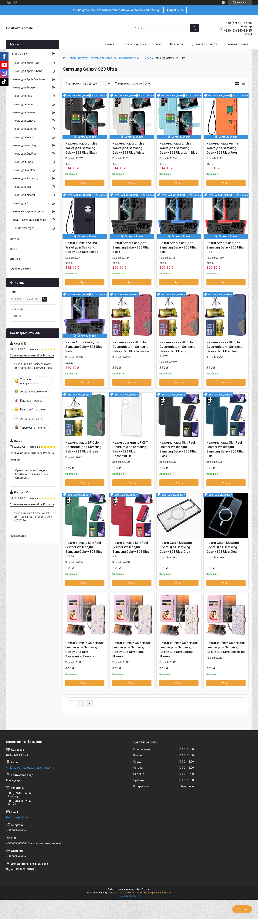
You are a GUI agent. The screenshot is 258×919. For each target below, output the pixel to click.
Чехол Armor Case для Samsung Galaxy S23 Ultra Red (225, 247)
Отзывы (15, 258)
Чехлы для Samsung (104, 58)
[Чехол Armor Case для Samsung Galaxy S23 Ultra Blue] (179, 215)
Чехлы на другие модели (28, 211)
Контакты (176, 44)
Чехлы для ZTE (22, 203)
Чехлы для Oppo (23, 161)
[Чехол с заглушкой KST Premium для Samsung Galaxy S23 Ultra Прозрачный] (132, 415)
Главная (109, 44)
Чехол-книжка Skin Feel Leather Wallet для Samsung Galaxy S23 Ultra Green (84, 549)
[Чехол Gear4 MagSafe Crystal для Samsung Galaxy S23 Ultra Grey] (179, 515)
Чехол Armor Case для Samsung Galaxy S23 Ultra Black (131, 247)
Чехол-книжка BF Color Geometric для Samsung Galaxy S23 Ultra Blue (224, 346)
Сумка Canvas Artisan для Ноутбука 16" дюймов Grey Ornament (31, 474)
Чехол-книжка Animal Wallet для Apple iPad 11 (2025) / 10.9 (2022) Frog (33, 517)
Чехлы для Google (24, 87)
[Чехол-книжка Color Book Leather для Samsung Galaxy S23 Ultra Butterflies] (226, 615)
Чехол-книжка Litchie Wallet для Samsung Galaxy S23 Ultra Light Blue (178, 147)
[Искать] (194, 28)
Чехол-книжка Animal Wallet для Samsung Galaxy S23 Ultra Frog (222, 147)
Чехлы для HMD (22, 95)
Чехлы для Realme (24, 170)
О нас (157, 44)
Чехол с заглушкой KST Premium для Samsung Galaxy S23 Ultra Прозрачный (130, 449)
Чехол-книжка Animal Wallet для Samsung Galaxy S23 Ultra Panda (81, 247)
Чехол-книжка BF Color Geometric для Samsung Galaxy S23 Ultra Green (83, 447)
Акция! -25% (175, 10)
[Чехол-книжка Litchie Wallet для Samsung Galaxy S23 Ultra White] (132, 116)
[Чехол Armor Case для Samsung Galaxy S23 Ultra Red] (226, 215)
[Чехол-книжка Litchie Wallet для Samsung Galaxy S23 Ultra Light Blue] (179, 116)
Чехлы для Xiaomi (24, 194)
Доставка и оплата (204, 44)
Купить (84, 182)
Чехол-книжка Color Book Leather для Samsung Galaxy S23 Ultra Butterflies (225, 647)
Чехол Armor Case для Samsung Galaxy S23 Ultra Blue (178, 247)
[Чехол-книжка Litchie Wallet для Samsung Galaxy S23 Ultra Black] (85, 116)
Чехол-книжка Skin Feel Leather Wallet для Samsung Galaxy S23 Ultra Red (131, 549)
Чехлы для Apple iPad (26, 62)
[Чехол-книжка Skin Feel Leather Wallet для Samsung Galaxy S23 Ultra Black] (179, 415)
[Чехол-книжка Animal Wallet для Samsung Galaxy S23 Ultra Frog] (226, 116)
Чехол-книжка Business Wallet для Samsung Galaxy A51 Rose (33, 366)
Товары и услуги (134, 44)
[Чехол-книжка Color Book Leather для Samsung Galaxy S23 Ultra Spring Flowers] (179, 615)
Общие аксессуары (24, 228)
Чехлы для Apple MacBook (29, 79)
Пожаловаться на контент (121, 892)
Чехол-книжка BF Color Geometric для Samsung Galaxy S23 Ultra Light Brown (177, 349)
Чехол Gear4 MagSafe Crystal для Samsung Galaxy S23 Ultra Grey (175, 547)
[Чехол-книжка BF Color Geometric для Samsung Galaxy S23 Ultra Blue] (226, 314)
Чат (245, 909)
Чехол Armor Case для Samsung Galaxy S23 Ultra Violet (84, 346)
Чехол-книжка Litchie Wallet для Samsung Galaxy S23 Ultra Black (81, 147)
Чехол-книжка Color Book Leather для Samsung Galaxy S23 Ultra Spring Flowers (178, 649)
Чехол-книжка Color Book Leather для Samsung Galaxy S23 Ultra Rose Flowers (131, 649)
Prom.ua (145, 889)
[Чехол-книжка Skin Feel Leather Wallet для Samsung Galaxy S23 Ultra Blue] (226, 415)
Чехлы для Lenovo (24, 120)
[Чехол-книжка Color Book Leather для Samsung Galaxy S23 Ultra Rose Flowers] (132, 615)
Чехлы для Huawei (24, 112)
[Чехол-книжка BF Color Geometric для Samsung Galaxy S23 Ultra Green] (85, 415)
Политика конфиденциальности (154, 892)
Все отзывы (18, 535)
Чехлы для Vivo (22, 186)
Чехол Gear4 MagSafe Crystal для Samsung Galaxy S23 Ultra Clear (222, 547)
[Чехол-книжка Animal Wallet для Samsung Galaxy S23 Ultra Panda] (85, 215)
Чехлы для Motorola (25, 128)
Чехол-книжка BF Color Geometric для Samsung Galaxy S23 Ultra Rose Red (131, 346)
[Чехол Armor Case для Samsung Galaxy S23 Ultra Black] (132, 215)
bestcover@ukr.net (17, 817)
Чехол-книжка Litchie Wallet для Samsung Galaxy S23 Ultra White (128, 147)
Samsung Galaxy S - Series (135, 58)
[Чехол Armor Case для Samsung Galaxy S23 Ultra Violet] (85, 314)
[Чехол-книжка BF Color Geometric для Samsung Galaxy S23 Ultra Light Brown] (179, 314)
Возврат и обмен (237, 44)
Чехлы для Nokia (23, 137)
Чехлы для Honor (23, 104)
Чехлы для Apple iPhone (27, 71)
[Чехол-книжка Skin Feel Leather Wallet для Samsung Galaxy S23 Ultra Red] (132, 515)
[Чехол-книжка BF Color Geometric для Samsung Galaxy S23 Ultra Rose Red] (132, 314)
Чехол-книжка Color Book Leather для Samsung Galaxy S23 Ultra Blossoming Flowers (84, 649)
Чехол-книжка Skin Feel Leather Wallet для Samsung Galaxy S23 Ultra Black (178, 449)
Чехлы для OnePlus (24, 153)
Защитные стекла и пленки (29, 219)
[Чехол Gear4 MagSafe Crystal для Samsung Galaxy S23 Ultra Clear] (226, 515)
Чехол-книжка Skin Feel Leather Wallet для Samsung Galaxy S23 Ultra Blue (225, 449)
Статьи (14, 239)
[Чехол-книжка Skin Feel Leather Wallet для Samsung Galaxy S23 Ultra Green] (85, 515)
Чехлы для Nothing (24, 145)
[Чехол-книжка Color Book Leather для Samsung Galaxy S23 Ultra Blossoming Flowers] (85, 615)
